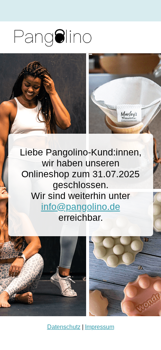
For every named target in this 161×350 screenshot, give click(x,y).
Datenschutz (63, 327)
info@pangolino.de (80, 206)
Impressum (99, 327)
